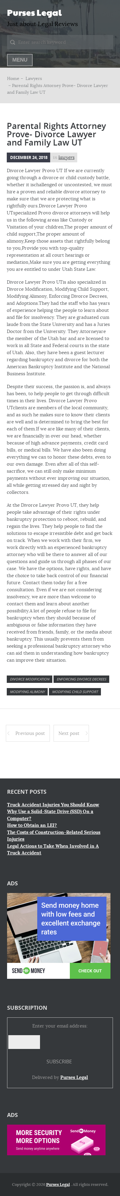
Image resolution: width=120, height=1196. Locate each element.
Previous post (30, 733)
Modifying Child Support (75, 691)
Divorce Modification (29, 679)
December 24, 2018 (28, 157)
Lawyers (34, 78)
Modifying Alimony (27, 691)
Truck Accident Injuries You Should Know (53, 805)
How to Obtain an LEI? (32, 825)
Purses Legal (34, 12)
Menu (19, 60)
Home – (15, 78)
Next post (68, 733)
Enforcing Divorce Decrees (81, 679)
